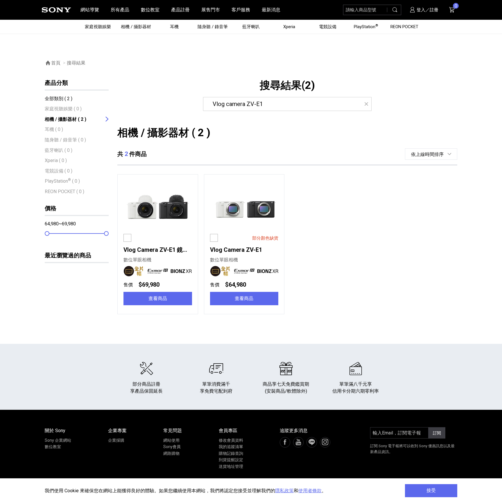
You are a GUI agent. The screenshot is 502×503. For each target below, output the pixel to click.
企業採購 (116, 440)
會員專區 (228, 430)
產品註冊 (180, 9)
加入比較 (142, 238)
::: (7, 9)
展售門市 (210, 9)
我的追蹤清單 (231, 446)
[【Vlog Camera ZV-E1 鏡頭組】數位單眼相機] (157, 208)
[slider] (47, 233)
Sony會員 (172, 446)
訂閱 (437, 433)
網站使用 (171, 440)
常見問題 (172, 430)
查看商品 (157, 298)
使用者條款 (310, 490)
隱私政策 (284, 490)
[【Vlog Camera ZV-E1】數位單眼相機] (244, 208)
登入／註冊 (426, 9)
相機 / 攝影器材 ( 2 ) (65, 119)
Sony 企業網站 (58, 440)
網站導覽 (89, 9)
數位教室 (150, 9)
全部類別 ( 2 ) (58, 98)
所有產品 (120, 9)
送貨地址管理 (231, 466)
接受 (431, 490)
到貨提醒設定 (231, 459)
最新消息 (271, 9)
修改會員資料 (231, 440)
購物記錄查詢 (231, 453)
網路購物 (171, 453)
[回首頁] (56, 9)
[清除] (366, 104)
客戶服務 (241, 9)
